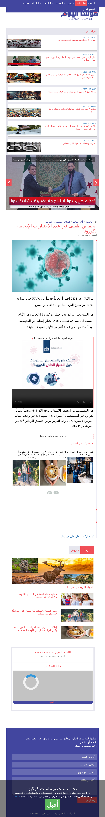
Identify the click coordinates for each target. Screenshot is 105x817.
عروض (71, 3)
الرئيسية (91, 3)
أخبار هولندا (78, 222)
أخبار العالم (36, 3)
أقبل (52, 804)
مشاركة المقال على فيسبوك (76, 536)
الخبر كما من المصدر (81, 443)
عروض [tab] (75, 550)
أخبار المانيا (48, 3)
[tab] (52, 42)
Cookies (16, 797)
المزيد (52, 702)
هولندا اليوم (81, 3)
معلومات (25, 3)
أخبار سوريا (60, 3)
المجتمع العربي (89, 9)
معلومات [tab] (87, 550)
